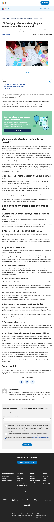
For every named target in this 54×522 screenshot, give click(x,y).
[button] (27, 81)
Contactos (4, 478)
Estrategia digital (27, 72)
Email (18, 476)
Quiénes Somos (46, 476)
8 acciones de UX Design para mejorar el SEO (14, 86)
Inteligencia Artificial (21, 482)
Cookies (40, 517)
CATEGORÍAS (44, 8)
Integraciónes (19, 480)
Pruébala (45, 3)
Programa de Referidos (35, 480)
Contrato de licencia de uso (18, 517)
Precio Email (32, 476)
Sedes (44, 480)
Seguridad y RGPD (46, 483)
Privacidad (35, 517)
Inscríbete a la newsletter (27, 462)
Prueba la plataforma (6, 482)
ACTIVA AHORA (17, 130)
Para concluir (7, 88)
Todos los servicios (21, 483)
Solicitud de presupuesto (7, 480)
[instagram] (30, 491)
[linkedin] (27, 382)
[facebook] (21, 382)
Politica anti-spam (29, 517)
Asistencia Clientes (5, 476)
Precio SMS (32, 478)
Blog (8, 18)
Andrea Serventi (6, 34)
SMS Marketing (20, 478)
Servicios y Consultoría (35, 482)
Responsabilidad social (47, 482)
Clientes (44, 478)
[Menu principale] (51, 3)
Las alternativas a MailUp (22, 485)
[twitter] (32, 382)
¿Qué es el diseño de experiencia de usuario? (14, 84)
